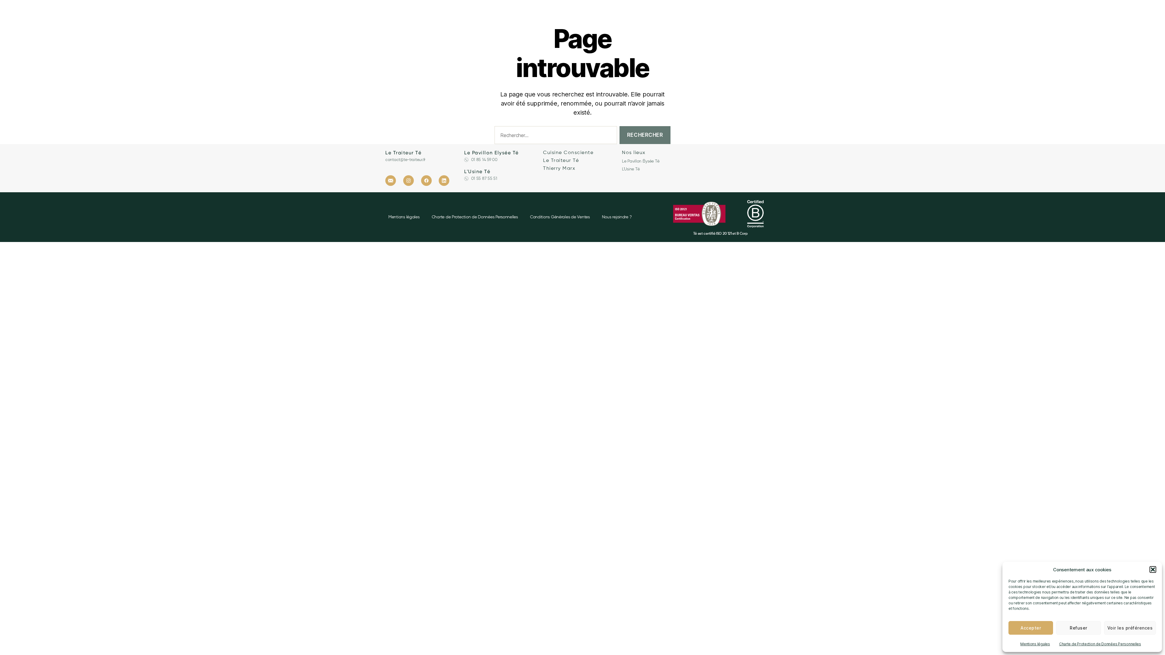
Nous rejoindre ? (617, 217)
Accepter (1031, 627)
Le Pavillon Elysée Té (491, 153)
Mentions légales (1035, 644)
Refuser (1078, 627)
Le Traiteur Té (403, 153)
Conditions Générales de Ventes (560, 217)
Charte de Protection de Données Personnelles (1100, 644)
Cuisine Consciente (568, 152)
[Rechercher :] (554, 136)
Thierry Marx (559, 168)
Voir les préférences (1130, 627)
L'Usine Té (477, 171)
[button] (1153, 569)
